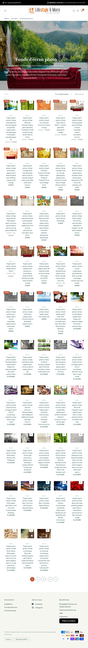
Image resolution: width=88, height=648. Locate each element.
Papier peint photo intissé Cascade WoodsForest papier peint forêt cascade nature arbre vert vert (61, 272)
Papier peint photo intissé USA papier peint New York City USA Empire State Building (11, 505)
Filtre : (6, 94)
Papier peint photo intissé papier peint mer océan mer (44, 313)
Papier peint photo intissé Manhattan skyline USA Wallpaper (11, 455)
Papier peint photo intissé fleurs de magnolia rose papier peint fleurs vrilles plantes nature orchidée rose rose (77, 412)
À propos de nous (10, 607)
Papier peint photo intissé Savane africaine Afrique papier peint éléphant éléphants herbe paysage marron (27, 412)
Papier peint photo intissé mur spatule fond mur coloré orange (44, 122)
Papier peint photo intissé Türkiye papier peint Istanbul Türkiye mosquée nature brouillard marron (77, 127)
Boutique (14, 18)
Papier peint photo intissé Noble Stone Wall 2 (11, 267)
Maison (6, 18)
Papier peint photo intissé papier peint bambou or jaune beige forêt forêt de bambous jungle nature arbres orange (27, 273)
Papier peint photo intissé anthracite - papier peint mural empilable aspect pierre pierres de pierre (11, 319)
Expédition (8, 604)
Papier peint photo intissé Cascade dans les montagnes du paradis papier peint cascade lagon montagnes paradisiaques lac (11, 129)
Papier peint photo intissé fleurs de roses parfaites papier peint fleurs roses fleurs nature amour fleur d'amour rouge (77, 508)
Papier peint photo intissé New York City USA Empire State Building (27, 503)
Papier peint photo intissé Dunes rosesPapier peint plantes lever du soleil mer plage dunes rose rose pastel (77, 273)
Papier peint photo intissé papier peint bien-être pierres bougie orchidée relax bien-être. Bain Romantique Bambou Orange (60, 320)
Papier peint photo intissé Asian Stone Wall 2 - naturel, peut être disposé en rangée (60, 125)
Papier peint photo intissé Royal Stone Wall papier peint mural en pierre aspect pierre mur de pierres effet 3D (11, 222)
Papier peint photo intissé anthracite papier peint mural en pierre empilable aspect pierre (27, 316)
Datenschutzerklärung (67, 610)
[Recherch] (74, 10)
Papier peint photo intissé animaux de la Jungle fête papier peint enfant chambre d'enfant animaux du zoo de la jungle (60, 412)
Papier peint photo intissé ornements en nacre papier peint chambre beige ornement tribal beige (44, 457)
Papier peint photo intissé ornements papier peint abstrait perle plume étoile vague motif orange (11, 174)
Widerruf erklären (69, 621)
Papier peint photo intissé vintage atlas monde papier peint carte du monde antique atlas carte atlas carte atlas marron (27, 175)
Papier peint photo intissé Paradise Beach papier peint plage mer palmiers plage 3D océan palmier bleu (11, 365)
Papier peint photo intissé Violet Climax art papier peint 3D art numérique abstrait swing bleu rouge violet (77, 366)
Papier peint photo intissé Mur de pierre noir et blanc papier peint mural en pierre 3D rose (60, 364)
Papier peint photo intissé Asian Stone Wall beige (60, 217)
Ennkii (11, 115)
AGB (61, 613)
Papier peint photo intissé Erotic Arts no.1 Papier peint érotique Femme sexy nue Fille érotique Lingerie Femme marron (44, 413)
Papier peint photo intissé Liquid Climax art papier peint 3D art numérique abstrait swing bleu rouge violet (11, 412)
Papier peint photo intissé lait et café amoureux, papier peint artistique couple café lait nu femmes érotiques (27, 460)
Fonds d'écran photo (26, 18)
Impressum (63, 617)
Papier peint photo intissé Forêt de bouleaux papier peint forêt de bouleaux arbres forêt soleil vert (44, 364)
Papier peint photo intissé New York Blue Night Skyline (44, 502)
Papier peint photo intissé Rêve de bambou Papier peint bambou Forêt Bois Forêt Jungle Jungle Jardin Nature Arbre (27, 127)
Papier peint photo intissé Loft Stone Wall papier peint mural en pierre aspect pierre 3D (27, 364)
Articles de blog (10, 611)
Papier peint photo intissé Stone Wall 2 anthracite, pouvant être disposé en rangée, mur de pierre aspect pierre (77, 223)
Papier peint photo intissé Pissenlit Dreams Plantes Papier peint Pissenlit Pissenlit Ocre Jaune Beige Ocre (44, 175)
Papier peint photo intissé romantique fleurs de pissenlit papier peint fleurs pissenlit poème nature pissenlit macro (27, 555)
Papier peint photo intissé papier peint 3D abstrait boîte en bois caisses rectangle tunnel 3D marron (44, 272)
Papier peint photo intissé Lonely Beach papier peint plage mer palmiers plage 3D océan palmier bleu (77, 317)
